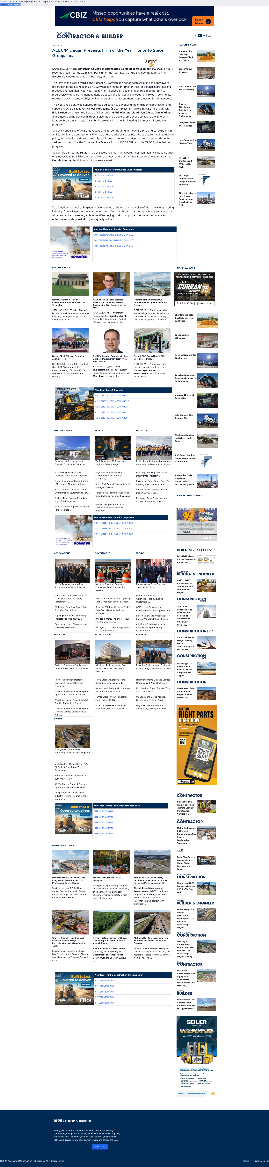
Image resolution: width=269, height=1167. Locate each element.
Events (58, 718)
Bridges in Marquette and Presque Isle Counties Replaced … (112, 620)
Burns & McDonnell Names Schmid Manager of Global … (112, 486)
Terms (246, 1161)
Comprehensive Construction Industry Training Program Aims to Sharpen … (72, 795)
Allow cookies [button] (14, 4)
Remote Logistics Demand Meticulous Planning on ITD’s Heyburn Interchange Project (185, 918)
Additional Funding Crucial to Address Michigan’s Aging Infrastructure (150, 627)
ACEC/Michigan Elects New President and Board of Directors (71, 474)
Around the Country (189, 495)
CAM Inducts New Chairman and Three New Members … (71, 626)
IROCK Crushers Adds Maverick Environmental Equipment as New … (72, 491)
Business (141, 634)
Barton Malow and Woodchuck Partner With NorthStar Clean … (152, 617)
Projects (141, 430)
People (99, 430)
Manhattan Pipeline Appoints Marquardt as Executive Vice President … (109, 507)
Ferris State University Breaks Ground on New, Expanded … (110, 681)
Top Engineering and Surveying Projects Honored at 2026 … (70, 617)
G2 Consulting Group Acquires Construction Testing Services (151, 698)
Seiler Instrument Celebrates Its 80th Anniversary (70, 777)
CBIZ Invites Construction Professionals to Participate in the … (154, 609)
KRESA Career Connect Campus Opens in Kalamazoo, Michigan (71, 786)
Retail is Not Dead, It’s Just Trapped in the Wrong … (186, 559)
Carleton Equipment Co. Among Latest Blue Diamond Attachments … (71, 668)
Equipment (60, 634)
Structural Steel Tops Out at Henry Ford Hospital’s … (72, 508)
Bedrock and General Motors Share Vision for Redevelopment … (112, 690)
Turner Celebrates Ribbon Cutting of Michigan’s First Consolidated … (72, 483)
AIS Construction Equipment (112, 395)
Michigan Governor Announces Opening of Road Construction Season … (110, 587)
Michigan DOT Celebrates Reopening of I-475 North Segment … (72, 752)
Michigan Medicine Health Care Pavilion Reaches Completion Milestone (110, 668)
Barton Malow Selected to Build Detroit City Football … (151, 491)
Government (102, 553)
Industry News (61, 267)
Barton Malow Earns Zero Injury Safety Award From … (151, 586)
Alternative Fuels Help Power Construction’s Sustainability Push (187, 199)
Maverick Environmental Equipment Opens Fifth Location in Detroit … (72, 693)
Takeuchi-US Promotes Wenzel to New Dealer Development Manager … (112, 495)
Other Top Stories (63, 845)
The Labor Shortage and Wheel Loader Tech (184, 438)
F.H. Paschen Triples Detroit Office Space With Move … (153, 690)
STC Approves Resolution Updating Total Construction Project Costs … (113, 600)
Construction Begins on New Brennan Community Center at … (71, 463)
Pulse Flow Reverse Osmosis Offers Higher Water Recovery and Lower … (186, 863)
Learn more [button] (79, 1)
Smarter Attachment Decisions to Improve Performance (185, 110)
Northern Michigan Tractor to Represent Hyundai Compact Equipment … (69, 682)
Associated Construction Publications (26, 1161)
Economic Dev (103, 634)
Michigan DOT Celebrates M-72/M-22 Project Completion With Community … (72, 767)
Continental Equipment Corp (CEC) (114, 235)
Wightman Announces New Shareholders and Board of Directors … (108, 475)
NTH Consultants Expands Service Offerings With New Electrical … (153, 681)
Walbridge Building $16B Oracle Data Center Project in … (151, 474)
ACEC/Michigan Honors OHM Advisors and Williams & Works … (71, 586)
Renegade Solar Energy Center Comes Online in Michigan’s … (151, 500)
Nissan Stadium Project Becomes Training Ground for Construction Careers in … (186, 808)
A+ (204, 35)
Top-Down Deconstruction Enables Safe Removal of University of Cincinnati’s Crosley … (185, 615)
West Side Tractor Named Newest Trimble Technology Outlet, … (71, 701)
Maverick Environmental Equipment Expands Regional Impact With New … (153, 668)
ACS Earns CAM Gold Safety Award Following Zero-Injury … (72, 609)
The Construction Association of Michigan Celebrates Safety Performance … (71, 598)
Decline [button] (4, 4)
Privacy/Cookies (261, 1161)
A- (195, 35)
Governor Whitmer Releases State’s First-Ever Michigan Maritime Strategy (113, 610)
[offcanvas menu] (210, 35)
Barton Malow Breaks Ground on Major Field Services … (71, 500)
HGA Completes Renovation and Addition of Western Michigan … (111, 707)
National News (187, 44)
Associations (62, 553)
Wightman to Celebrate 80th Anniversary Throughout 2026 (151, 707)
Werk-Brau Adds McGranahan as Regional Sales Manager (111, 463)
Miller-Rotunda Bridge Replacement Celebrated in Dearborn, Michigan (154, 463)
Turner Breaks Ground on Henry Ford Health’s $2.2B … (111, 698)
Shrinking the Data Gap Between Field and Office (184, 318)
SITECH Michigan (103, 175)
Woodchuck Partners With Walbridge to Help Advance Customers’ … (149, 598)
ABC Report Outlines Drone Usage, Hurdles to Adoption (186, 458)
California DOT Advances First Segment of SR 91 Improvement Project (185, 586)
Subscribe (99, 1146)
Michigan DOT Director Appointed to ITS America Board (113, 629)
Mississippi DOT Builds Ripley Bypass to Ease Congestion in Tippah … (185, 669)
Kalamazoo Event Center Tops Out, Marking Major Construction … (153, 483)
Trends (140, 553)
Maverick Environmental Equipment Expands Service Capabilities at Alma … (72, 711)
